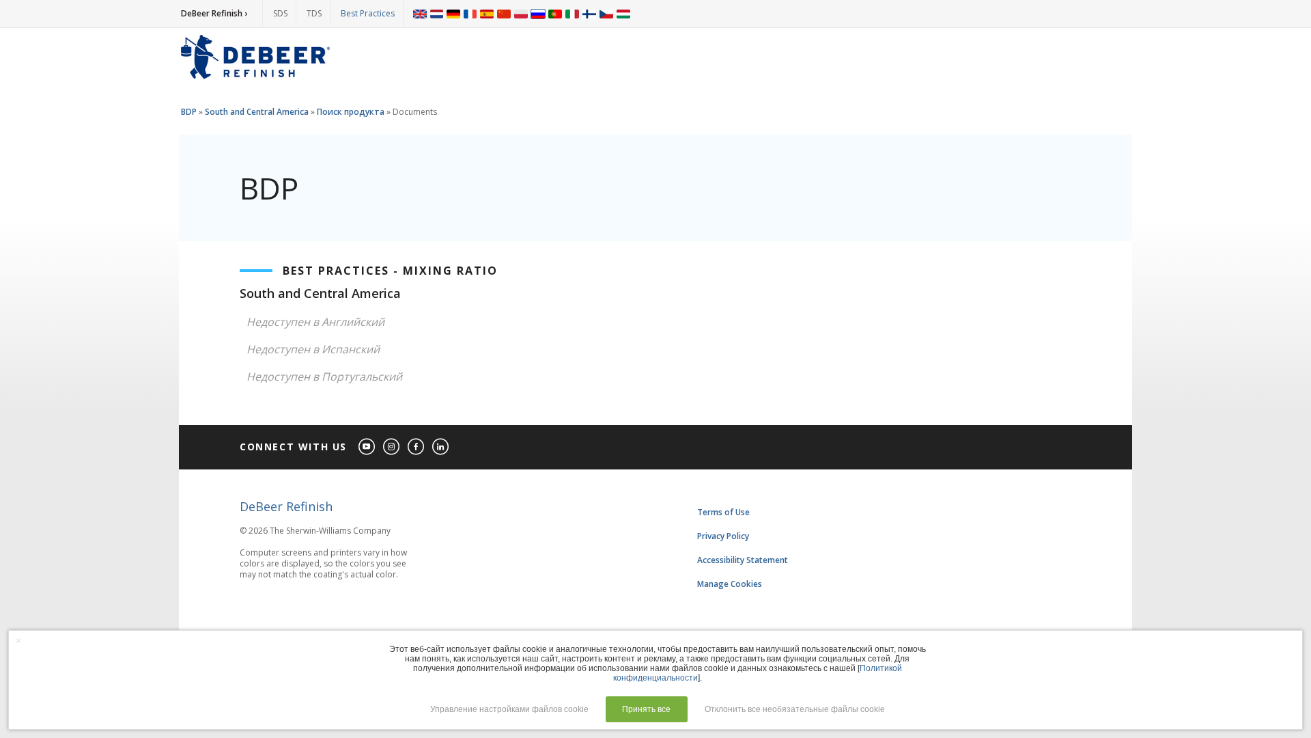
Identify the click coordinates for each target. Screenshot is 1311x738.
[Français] (470, 13)
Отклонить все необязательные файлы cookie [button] (795, 709)
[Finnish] (589, 13)
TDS (314, 13)
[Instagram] (392, 447)
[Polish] (520, 13)
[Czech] (606, 13)
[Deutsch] (453, 13)
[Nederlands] (436, 13)
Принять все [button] (646, 709)
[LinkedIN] (441, 447)
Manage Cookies (729, 584)
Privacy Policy (723, 536)
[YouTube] (367, 447)
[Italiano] (572, 13)
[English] (419, 13)
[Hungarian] (623, 13)
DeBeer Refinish (286, 506)
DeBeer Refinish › (214, 13)
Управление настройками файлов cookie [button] (509, 709)
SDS (280, 13)
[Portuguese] (555, 13)
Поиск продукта (350, 112)
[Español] (486, 13)
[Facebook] (416, 447)
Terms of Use (723, 512)
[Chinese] (503, 13)
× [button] (18, 640)
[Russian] (538, 13)
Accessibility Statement (742, 560)
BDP (189, 112)
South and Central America (257, 112)
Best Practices (368, 13)
